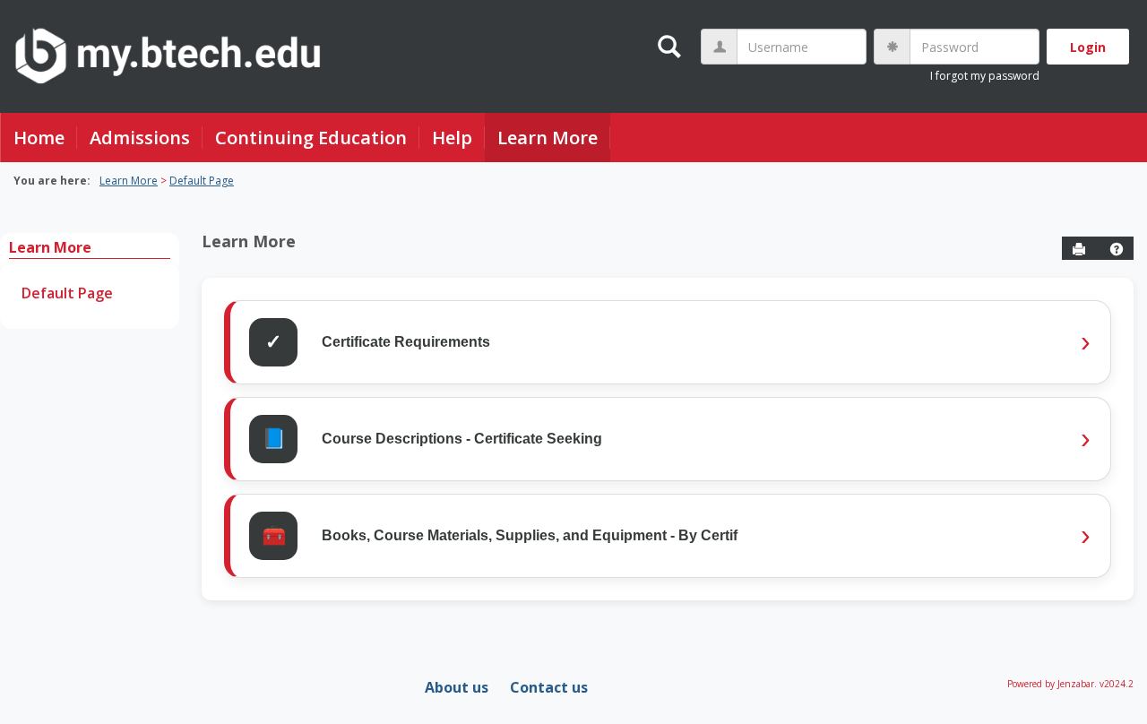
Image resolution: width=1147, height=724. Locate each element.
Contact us (549, 687)
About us (456, 687)
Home (39, 137)
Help (452, 137)
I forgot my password (984, 75)
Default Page (201, 180)
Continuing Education (311, 137)
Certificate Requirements (406, 341)
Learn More (547, 137)
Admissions (140, 137)
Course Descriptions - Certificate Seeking (462, 438)
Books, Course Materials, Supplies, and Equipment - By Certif (529, 535)
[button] (1117, 249)
